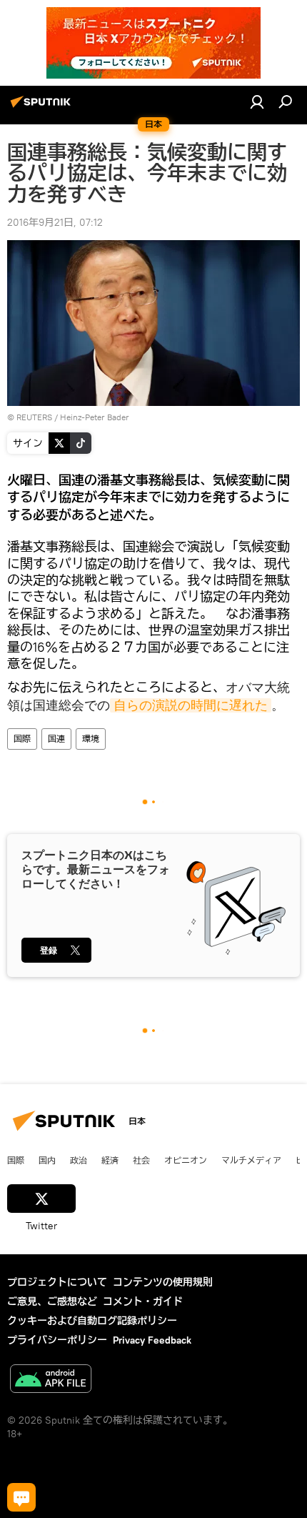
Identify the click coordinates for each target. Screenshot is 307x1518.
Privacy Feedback (152, 1340)
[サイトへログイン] (257, 101)
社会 (141, 1160)
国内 (47, 1160)
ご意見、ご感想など (52, 1301)
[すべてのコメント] (21, 1497)
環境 (90, 738)
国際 (22, 738)
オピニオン (185, 1160)
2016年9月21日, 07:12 (55, 222)
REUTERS (34, 417)
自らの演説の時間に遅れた (191, 705)
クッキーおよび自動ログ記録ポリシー (92, 1320)
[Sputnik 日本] (43, 107)
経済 (110, 1160)
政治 (78, 1160)
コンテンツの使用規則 (163, 1282)
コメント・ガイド (143, 1301)
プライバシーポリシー (57, 1340)
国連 (56, 738)
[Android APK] (50, 1380)
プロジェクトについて (57, 1282)
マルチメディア (251, 1160)
